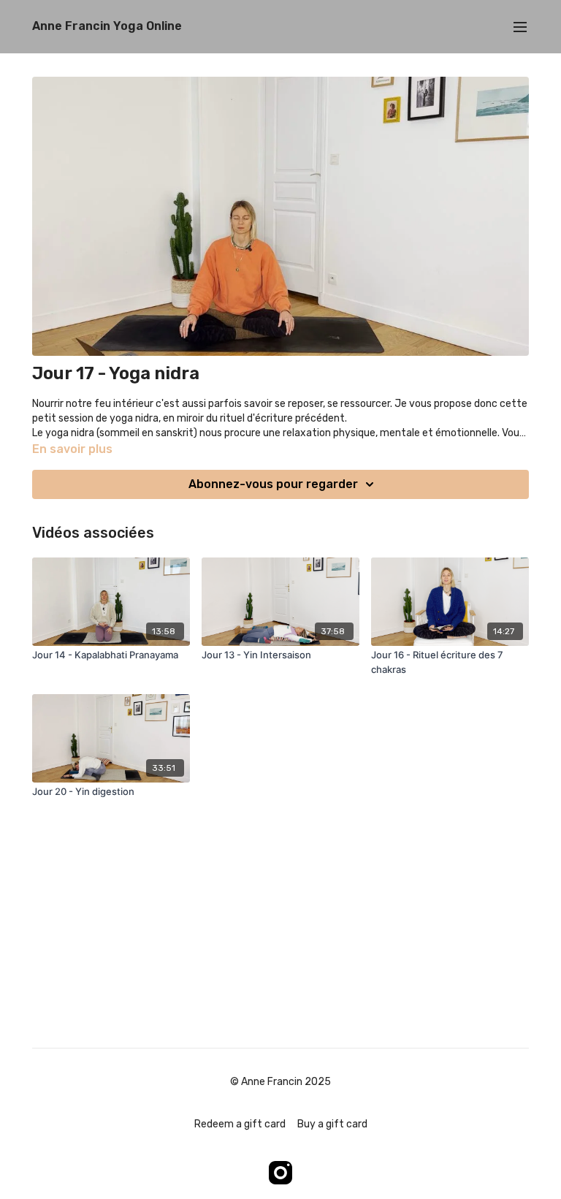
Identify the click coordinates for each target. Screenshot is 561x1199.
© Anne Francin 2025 (280, 1082)
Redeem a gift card (240, 1124)
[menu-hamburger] (520, 27)
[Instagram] (280, 1172)
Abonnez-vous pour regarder (273, 484)
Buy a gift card (332, 1124)
